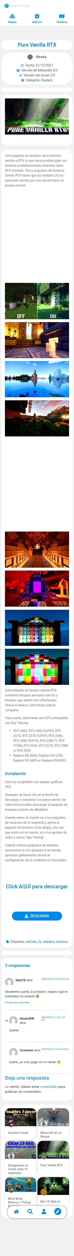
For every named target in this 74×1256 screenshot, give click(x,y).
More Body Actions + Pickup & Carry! (19, 1202)
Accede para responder (17, 1002)
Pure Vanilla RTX (51, 1165)
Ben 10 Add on (50, 1201)
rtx (40, 942)
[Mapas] (12, 16)
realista (31, 942)
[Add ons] (37, 16)
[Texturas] (61, 16)
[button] (37, 916)
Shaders (47, 80)
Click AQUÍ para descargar (37, 887)
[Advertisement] (37, 238)
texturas (62, 942)
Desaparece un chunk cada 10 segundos (18, 1169)
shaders (49, 942)
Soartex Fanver (18, 1133)
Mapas (12, 22)
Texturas (61, 22)
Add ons (37, 22)
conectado (48, 1087)
